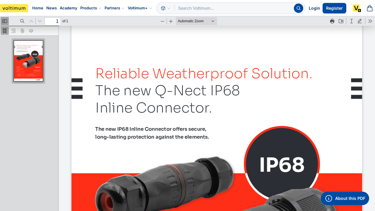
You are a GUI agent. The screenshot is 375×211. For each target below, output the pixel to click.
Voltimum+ (138, 8)
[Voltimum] (14, 8)
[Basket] (369, 8)
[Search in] (165, 8)
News (51, 8)
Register (334, 8)
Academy (68, 8)
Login (314, 8)
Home (37, 8)
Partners (112, 8)
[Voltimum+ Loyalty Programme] (357, 8)
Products (88, 8)
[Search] (298, 8)
